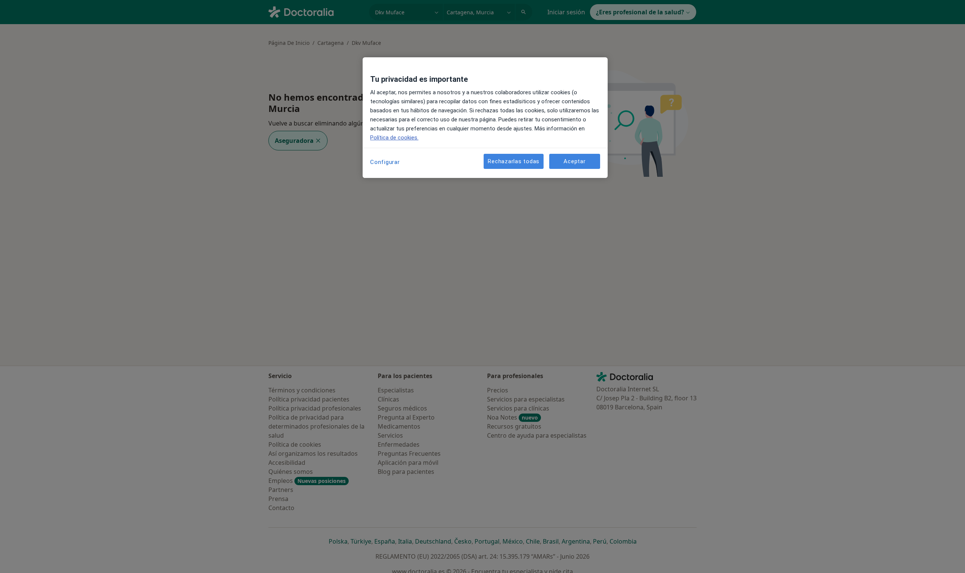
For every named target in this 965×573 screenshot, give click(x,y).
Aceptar (574, 161)
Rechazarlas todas (513, 161)
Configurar (385, 162)
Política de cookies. (394, 137)
